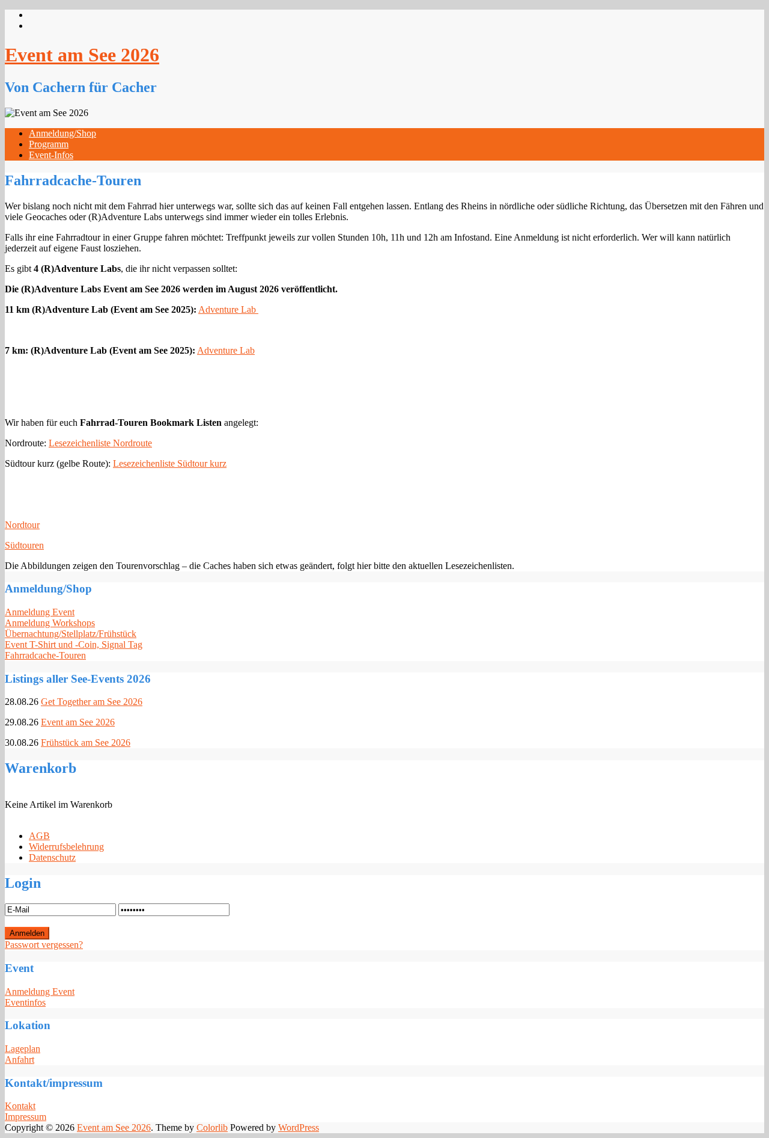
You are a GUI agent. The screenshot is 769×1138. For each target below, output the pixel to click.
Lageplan (22, 1049)
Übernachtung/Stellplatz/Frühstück (70, 634)
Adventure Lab (228, 309)
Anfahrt (19, 1059)
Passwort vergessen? (44, 945)
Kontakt (20, 1106)
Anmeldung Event (39, 612)
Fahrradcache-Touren (45, 655)
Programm (48, 144)
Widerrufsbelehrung (66, 846)
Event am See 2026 (82, 55)
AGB (39, 836)
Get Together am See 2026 (91, 702)
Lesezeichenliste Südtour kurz (169, 463)
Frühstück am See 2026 (85, 742)
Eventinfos (25, 1002)
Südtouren (24, 545)
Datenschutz (52, 857)
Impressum (25, 1117)
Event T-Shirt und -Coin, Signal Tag (73, 644)
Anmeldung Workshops (50, 623)
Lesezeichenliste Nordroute (100, 443)
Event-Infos (51, 155)
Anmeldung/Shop (62, 133)
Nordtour (22, 525)
